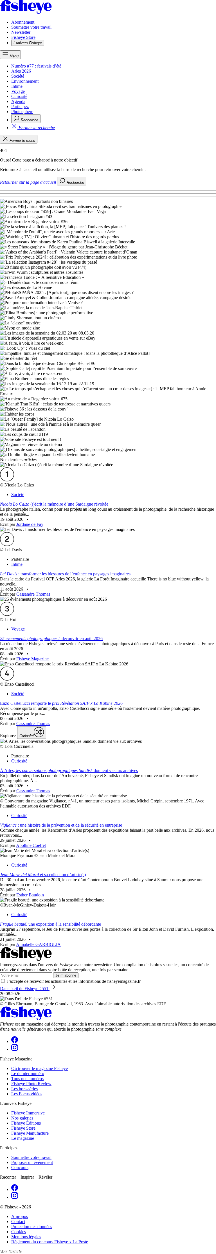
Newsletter (20, 32)
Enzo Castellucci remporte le (61, 703)
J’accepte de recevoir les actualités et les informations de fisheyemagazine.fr (74, 981)
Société (17, 76)
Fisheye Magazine (32, 658)
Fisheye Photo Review (31, 1083)
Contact (18, 1221)
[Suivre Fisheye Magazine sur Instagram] (14, 1049)
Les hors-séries (24, 1088)
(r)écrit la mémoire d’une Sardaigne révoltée (54, 504)
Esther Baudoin (30, 894)
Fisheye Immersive (28, 1113)
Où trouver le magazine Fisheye (39, 1068)
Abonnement (22, 22)
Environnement (25, 81)
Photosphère (22, 111)
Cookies (18, 1231)
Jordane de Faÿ (29, 524)
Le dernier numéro (27, 1073)
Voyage (18, 91)
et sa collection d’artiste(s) (43, 874)
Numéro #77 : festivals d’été (36, 66)
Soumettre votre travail (31, 27)
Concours (19, 1167)
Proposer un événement (32, 1162)
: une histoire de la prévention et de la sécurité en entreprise (61, 825)
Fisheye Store (23, 37)
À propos (19, 1216)
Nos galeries (22, 1118)
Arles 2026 (21, 71)
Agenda (18, 101)
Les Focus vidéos (26, 1093)
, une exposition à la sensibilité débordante (51, 924)
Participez (20, 106)
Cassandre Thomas (33, 594)
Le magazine (22, 1138)
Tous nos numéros (27, 1078)
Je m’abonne (65, 975)
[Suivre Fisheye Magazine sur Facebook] (14, 1041)
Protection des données (31, 1226)
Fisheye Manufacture (30, 1133)
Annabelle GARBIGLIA (38, 944)
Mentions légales (26, 1236)
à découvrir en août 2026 (51, 638)
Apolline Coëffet (31, 845)
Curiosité (19, 96)
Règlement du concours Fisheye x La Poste (49, 1241)
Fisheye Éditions (26, 1123)
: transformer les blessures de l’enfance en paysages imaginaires (65, 573)
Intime (16, 86)
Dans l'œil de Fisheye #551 (25, 988)
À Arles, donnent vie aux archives (69, 770)
